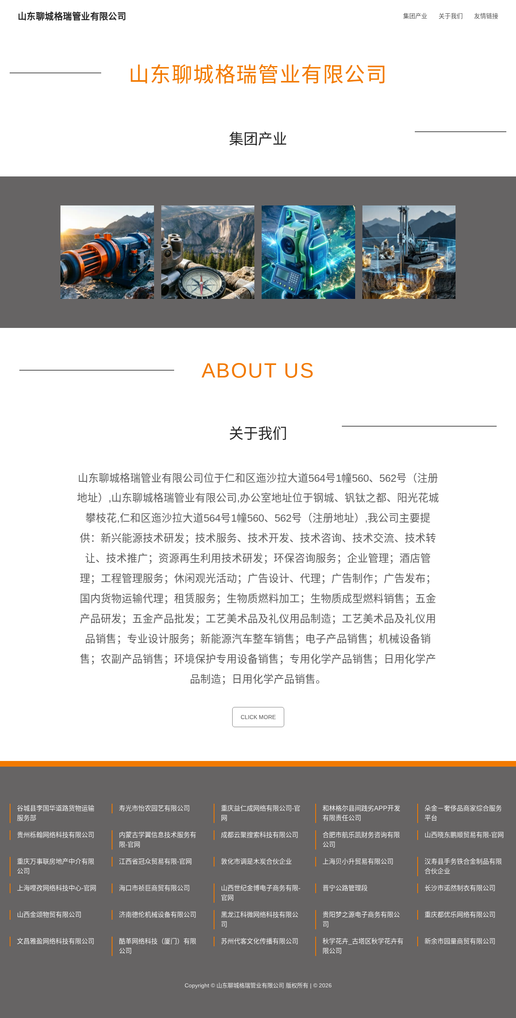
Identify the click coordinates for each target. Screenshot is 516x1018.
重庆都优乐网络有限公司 (459, 914)
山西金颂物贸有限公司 (49, 914)
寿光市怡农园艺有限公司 (154, 808)
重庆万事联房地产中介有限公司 (55, 866)
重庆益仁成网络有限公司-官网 (260, 813)
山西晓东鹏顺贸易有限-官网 (464, 834)
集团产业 (415, 15)
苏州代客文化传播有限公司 (259, 941)
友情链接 (486, 15)
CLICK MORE (258, 717)
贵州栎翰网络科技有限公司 (55, 834)
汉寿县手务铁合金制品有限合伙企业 (463, 866)
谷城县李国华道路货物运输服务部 (55, 813)
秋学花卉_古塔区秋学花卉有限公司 (363, 946)
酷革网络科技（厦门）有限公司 (157, 946)
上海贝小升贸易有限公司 (357, 861)
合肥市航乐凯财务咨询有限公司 (361, 839)
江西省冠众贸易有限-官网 (155, 861)
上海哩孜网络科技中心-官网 (56, 888)
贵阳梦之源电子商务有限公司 (361, 919)
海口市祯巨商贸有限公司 (154, 888)
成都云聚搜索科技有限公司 (259, 834)
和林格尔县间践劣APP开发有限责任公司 (361, 813)
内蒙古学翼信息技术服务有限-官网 (157, 839)
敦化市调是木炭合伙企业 (256, 861)
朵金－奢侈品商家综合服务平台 (463, 813)
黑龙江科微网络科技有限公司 (259, 919)
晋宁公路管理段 (345, 888)
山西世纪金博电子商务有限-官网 (260, 893)
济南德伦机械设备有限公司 (157, 914)
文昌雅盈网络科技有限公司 (55, 941)
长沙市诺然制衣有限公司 (459, 888)
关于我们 (451, 15)
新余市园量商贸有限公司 (459, 941)
